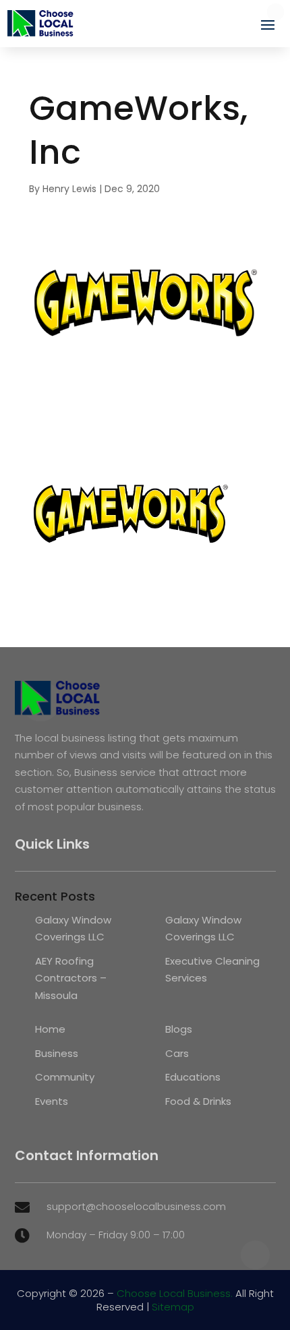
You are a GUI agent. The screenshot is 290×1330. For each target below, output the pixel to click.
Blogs (178, 1029)
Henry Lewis (69, 188)
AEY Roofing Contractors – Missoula (71, 978)
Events (51, 1101)
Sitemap (173, 1307)
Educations (193, 1077)
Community (64, 1077)
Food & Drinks (198, 1101)
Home (50, 1029)
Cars (177, 1053)
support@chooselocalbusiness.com (136, 1206)
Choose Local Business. (175, 1293)
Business (56, 1053)
